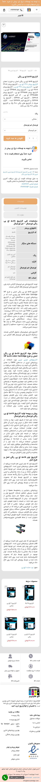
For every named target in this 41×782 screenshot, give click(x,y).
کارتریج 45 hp (29, 603)
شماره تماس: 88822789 (30, 184)
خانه (35, 71)
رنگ (36, 114)
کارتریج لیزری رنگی (26, 174)
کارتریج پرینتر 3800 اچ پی (23, 87)
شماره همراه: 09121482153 (29, 186)
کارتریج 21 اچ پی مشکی (11, 604)
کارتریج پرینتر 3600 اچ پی (28, 84)
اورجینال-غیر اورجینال (31, 125)
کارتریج (30, 71)
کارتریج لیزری (12, 172)
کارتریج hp (23, 71)
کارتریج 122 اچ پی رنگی (29, 635)
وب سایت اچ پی (27, 567)
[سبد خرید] (4, 10)
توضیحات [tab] (20, 201)
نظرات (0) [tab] (20, 215)
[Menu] (36, 10)
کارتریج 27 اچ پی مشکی (12, 635)
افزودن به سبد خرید (14, 138)
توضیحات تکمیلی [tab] (20, 208)
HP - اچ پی (31, 172)
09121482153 (28, 777)
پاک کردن (5, 112)
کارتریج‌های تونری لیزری (27, 359)
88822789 (36, 777)
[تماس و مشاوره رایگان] (5, 777)
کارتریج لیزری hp (13, 71)
